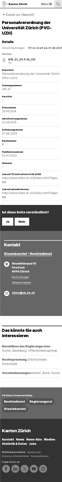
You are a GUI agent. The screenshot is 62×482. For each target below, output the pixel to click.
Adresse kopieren (21, 282)
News (20, 439)
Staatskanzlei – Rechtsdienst (28, 254)
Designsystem (34, 452)
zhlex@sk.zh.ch (23, 292)
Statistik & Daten (14, 443)
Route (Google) (20, 277)
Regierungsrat (41, 401)
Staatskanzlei (15, 409)
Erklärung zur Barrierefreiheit (15, 456)
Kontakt (8, 439)
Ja (7, 221)
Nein (22, 221)
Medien (49, 439)
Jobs (32, 443)
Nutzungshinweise (39, 456)
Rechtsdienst (14, 401)
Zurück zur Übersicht (20, 14)
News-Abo (34, 439)
